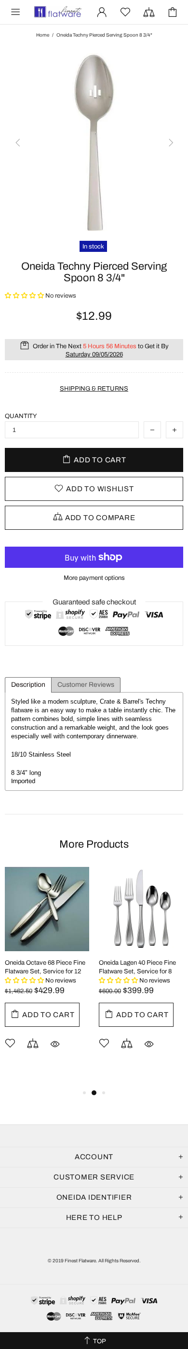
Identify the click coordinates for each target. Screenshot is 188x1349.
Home (42, 35)
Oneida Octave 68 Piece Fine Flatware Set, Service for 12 (45, 967)
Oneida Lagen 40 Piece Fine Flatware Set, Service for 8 (137, 967)
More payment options (94, 578)
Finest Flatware (57, 12)
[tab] (28, 685)
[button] (25, 295)
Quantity (21, 416)
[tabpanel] (47, 972)
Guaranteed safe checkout (94, 602)
